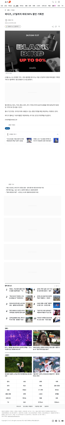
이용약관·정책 (38, 406)
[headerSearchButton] (53, 2)
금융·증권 (57, 386)
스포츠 (7, 355)
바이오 (57, 390)
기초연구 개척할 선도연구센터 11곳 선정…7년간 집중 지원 (44, 319)
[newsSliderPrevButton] (54, 286)
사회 (24, 381)
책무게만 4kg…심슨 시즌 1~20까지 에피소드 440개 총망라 (22, 190)
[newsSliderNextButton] (58, 286)
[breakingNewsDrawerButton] (56, 2)
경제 (40, 381)
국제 (57, 381)
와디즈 (7, 128)
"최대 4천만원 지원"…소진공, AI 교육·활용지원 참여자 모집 (22, 192)
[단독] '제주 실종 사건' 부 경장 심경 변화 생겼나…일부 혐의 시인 (44, 291)
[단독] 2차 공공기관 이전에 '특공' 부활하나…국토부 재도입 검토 (44, 298)
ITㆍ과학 (7, 10)
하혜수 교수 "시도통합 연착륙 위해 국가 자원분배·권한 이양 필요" (42, 140)
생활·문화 (8, 394)
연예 (6, 328)
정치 (8, 381)
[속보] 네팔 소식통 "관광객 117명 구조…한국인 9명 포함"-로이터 (44, 305)
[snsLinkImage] (53, 421)
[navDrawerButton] (59, 2)
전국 (8, 386)
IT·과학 (40, 390)
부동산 (24, 390)
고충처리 (46, 406)
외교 (24, 386)
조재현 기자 (10, 20)
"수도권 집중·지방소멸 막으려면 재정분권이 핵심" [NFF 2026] (15, 140)
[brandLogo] (8, 1)
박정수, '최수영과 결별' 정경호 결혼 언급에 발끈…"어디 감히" (17, 291)
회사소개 (19, 406)
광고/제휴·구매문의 (27, 406)
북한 (40, 386)
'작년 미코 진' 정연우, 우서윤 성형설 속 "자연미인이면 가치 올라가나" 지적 (16, 298)
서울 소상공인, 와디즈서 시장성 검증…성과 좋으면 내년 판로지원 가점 (25, 187)
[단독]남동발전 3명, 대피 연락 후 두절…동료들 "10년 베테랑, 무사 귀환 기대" (17, 319)
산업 (8, 390)
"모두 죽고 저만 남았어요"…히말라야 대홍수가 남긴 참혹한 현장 (45, 312)
